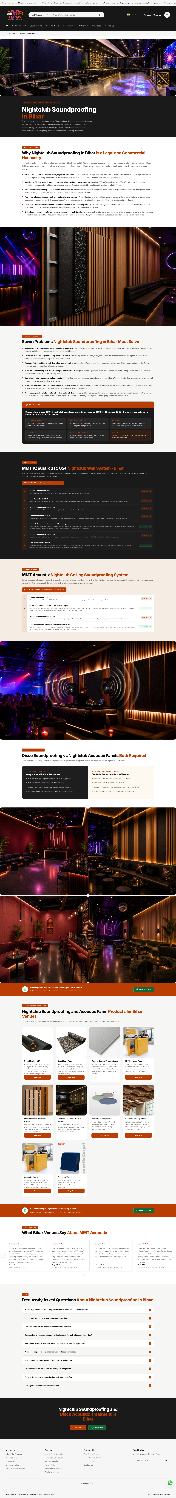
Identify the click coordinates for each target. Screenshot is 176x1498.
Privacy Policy (23, 1494)
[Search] (100, 15)
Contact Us (78, 1427)
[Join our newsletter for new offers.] (166, 1460)
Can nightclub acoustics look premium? (42, 1386)
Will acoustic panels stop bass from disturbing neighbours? (50, 1352)
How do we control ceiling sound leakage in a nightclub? (48, 1369)
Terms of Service (36, 1494)
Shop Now (37, 1077)
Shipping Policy (49, 1494)
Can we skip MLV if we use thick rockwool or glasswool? (48, 1327)
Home (8, 33)
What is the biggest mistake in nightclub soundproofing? (49, 1377)
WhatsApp (99, 1427)
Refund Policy (11, 1494)
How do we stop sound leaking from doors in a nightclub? (49, 1360)
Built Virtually (165, 1494)
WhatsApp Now (145, 989)
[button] (39, 14)
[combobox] (77, 14)
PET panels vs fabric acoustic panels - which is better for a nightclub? (55, 1343)
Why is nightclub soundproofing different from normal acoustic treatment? (57, 1310)
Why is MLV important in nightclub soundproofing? (46, 1318)
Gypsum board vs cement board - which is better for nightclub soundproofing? (58, 1335)
